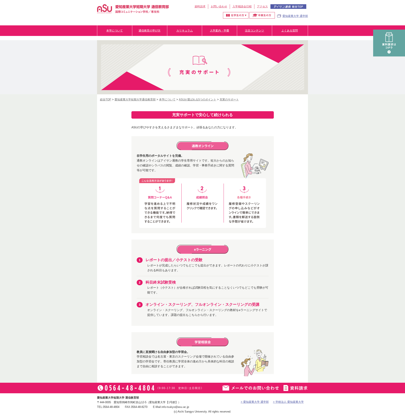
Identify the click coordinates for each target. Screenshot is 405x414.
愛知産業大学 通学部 (295, 16)
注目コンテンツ (254, 30)
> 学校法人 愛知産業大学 (288, 401)
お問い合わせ (219, 6)
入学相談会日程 (242, 6)
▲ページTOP (397, 402)
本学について (114, 30)
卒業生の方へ (262, 15)
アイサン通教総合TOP (288, 6)
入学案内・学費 (219, 30)
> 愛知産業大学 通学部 (255, 401)
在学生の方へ (235, 15)
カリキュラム (184, 30)
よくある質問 (289, 30)
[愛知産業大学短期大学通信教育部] (133, 10)
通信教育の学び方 (150, 30)
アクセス (262, 6)
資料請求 (199, 6)
